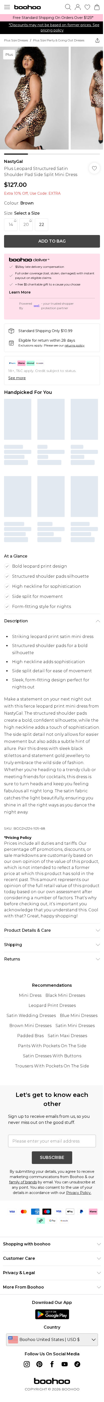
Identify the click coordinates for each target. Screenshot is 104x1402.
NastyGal (13, 161)
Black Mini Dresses (65, 995)
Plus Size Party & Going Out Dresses (58, 40)
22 (41, 224)
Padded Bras (30, 1035)
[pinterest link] (39, 1364)
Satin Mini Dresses (75, 1025)
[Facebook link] (52, 1364)
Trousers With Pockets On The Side (52, 1066)
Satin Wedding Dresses (31, 1015)
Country (52, 1327)
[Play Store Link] (52, 1314)
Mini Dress (30, 995)
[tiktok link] (77, 1364)
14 (11, 224)
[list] (52, 17)
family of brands (23, 1182)
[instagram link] (27, 1364)
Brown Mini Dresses (30, 1025)
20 (26, 224)
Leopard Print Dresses (52, 1005)
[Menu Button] (7, 7)
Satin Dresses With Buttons (52, 1056)
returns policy (75, 345)
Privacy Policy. (78, 1192)
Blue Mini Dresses (78, 1015)
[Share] (97, 40)
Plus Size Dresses (16, 40)
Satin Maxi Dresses (67, 1035)
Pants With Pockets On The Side (52, 1045)
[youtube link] (65, 1364)
